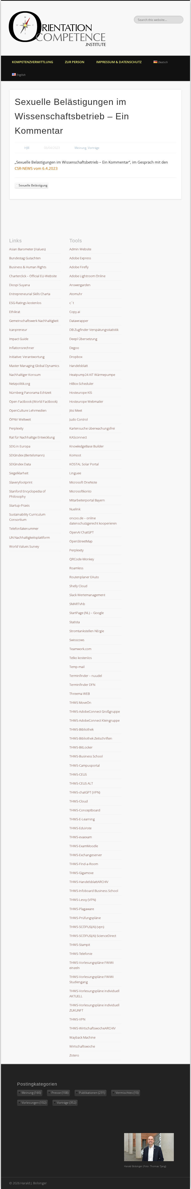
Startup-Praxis (19, 505)
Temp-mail (77, 666)
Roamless (76, 568)
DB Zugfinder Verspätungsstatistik (93, 329)
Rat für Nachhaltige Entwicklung (32, 437)
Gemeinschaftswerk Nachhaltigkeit (33, 320)
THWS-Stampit (79, 944)
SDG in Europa (19, 446)
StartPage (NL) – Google (86, 613)
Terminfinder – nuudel (85, 675)
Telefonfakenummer (24, 528)
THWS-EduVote (80, 828)
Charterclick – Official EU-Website (33, 276)
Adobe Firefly (79, 267)
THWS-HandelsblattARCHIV (88, 882)
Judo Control (78, 419)
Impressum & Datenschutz (119, 62)
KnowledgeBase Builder (86, 446)
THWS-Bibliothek (81, 729)
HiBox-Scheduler (81, 383)
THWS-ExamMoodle (83, 846)
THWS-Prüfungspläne (85, 918)
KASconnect (78, 437)
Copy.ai (74, 311)
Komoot (75, 455)
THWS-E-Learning (82, 819)
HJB (26, 148)
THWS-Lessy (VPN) (82, 899)
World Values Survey (24, 546)
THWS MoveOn (80, 702)
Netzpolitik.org (19, 383)
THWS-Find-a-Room (83, 864)
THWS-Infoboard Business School (93, 890)
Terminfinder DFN (82, 684)
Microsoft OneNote (83, 482)
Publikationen (92, 1093)
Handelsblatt (78, 365)
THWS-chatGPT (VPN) (84, 792)
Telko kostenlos (80, 658)
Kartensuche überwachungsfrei (92, 428)
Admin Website (80, 249)
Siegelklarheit (18, 473)
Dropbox (75, 356)
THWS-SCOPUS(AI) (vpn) (86, 927)
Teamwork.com (80, 649)
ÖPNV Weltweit (20, 419)
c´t (71, 303)
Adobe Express (80, 258)
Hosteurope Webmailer (86, 401)
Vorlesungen (34, 1103)
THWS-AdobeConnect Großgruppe (94, 711)
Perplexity (16, 428)
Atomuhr (75, 294)
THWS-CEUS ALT (81, 783)
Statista (74, 622)
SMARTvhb (77, 604)
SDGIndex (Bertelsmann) (27, 455)
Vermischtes (127, 1093)
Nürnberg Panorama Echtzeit (30, 392)
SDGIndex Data (20, 464)
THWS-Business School (86, 756)
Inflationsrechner (21, 348)
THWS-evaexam (80, 837)
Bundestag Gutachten (25, 258)
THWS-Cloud (78, 801)
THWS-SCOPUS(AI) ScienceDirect (92, 935)
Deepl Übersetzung (83, 339)
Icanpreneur (18, 329)
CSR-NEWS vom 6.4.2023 (36, 168)
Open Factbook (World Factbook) (33, 401)
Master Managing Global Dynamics (34, 365)
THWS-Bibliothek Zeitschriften (90, 738)
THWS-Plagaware (81, 909)
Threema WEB (79, 693)
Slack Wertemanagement (87, 595)
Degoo (74, 348)
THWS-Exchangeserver (85, 855)
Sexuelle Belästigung (33, 185)
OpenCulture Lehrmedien (28, 410)
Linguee (75, 473)
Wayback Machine (82, 1037)
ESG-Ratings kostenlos (25, 303)
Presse (59, 1093)
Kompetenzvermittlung (32, 62)
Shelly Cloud (78, 586)
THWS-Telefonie (80, 953)
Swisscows (76, 640)
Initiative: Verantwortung (27, 356)
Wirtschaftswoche (82, 1046)
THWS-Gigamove (81, 873)
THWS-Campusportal (84, 765)
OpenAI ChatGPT (81, 532)
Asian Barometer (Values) (27, 249)
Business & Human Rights (27, 267)
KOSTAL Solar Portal (84, 464)
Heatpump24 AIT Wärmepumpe (92, 374)
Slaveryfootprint (20, 482)
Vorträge (93, 148)
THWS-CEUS (78, 774)
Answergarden (80, 285)
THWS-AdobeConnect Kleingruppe (94, 720)
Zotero (74, 1055)
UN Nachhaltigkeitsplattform (29, 537)
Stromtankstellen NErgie (86, 631)
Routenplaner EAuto (84, 577)
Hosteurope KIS (80, 392)
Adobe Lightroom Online (87, 276)
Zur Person (74, 62)
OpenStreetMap (81, 541)
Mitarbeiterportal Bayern (87, 500)
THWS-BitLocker (81, 747)
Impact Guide (18, 339)
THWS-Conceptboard (84, 810)
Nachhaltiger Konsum (25, 374)
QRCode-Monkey (81, 559)
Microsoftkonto (80, 491)
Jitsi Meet (75, 410)
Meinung (80, 148)
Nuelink (74, 509)
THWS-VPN (77, 1019)
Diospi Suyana (19, 285)
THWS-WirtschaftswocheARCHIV (92, 1028)
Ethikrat (14, 311)
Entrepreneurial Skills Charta (29, 294)
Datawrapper (78, 320)
